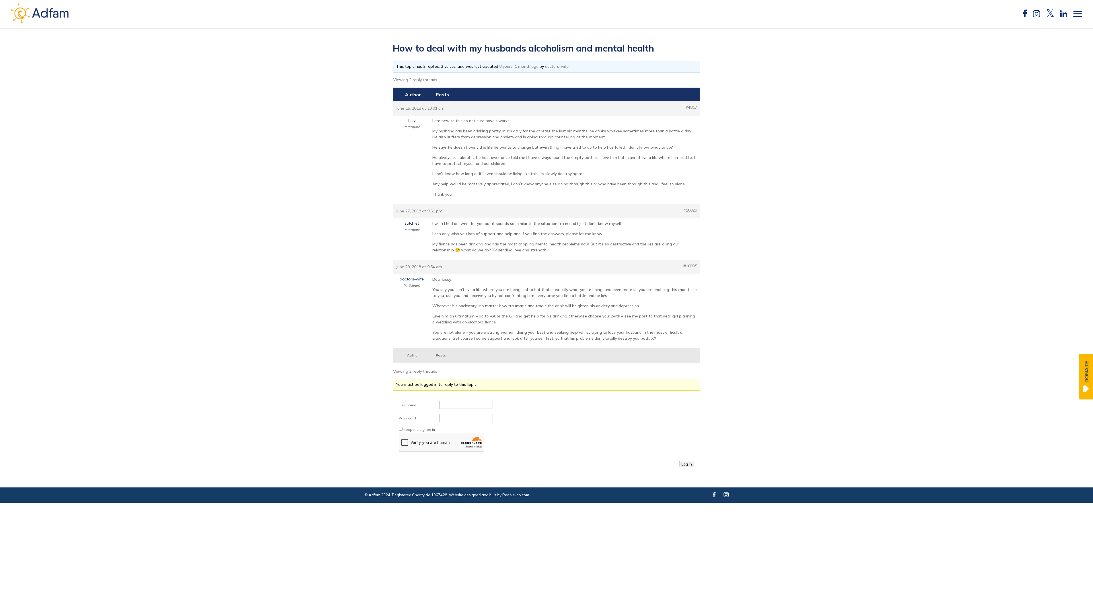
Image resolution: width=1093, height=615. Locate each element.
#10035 (690, 265)
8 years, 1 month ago (519, 66)
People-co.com (515, 495)
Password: (408, 418)
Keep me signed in (419, 429)
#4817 (691, 107)
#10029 (690, 210)
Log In (686, 464)
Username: (408, 405)
